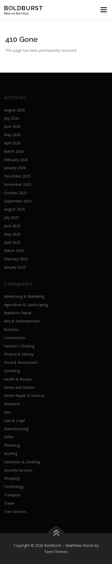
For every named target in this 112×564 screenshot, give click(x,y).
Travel (9, 503)
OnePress (73, 545)
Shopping (12, 478)
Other (9, 436)
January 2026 (15, 167)
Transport (12, 494)
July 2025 (11, 217)
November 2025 (17, 184)
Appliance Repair (18, 312)
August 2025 (14, 209)
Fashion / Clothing (19, 346)
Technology (14, 486)
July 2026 (11, 118)
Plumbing (12, 445)
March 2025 (14, 250)
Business (11, 329)
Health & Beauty (18, 379)
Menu (103, 9)
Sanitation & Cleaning (22, 461)
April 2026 (12, 143)
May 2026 (12, 134)
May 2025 (12, 234)
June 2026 (12, 126)
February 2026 (16, 159)
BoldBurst (23, 7)
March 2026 (14, 151)
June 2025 (12, 225)
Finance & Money (19, 354)
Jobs (7, 412)
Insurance (12, 403)
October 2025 (15, 192)
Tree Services (15, 511)
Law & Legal (14, 420)
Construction (15, 337)
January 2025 (15, 267)
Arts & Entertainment (22, 321)
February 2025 (16, 258)
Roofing (10, 453)
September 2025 (18, 201)
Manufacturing (16, 428)
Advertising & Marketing (24, 296)
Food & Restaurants (21, 362)
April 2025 (12, 242)
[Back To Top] (56, 533)
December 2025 (17, 176)
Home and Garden (19, 387)
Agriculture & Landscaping (26, 304)
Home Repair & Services (24, 395)
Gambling (12, 370)
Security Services (18, 470)
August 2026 (14, 109)
